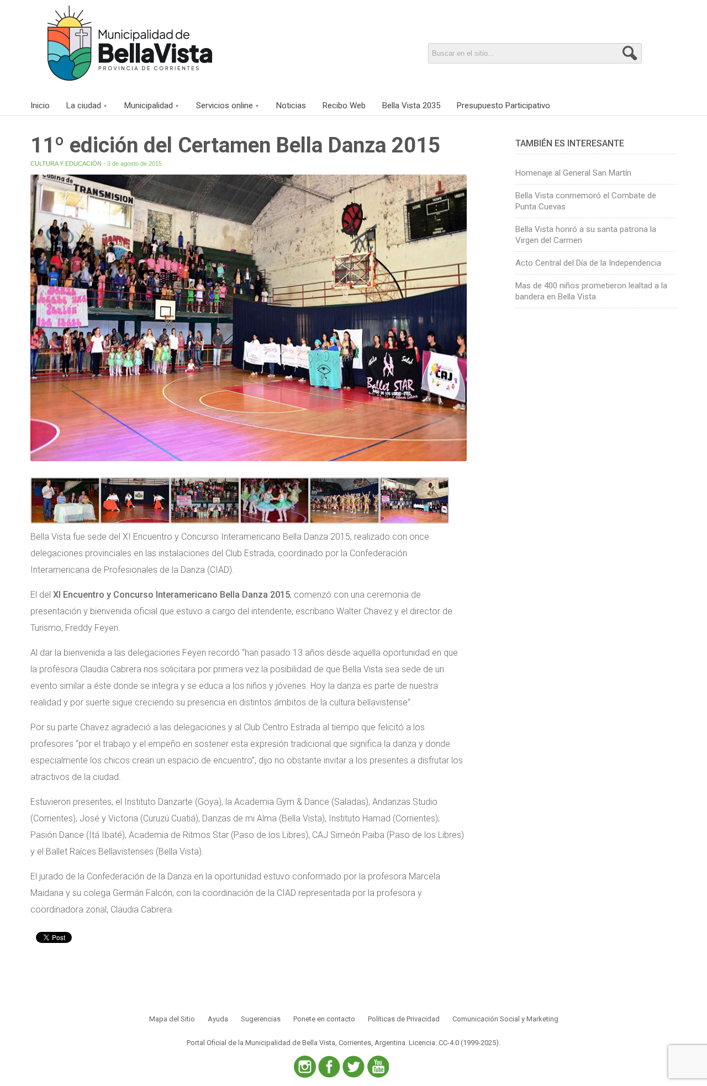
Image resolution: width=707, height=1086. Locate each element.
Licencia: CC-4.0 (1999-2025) (454, 1042)
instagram (305, 1067)
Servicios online (224, 105)
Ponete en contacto (324, 1019)
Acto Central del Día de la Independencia (588, 263)
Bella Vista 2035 (411, 105)
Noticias (291, 105)
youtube (378, 1067)
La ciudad (83, 105)
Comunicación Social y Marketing (505, 1019)
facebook (329, 1067)
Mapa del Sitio (172, 1019)
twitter (353, 1067)
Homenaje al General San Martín (573, 173)
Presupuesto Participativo (503, 105)
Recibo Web (344, 105)
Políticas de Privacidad (404, 1019)
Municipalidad (148, 105)
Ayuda (218, 1019)
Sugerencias (261, 1019)
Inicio (40, 105)
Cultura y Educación (66, 163)
